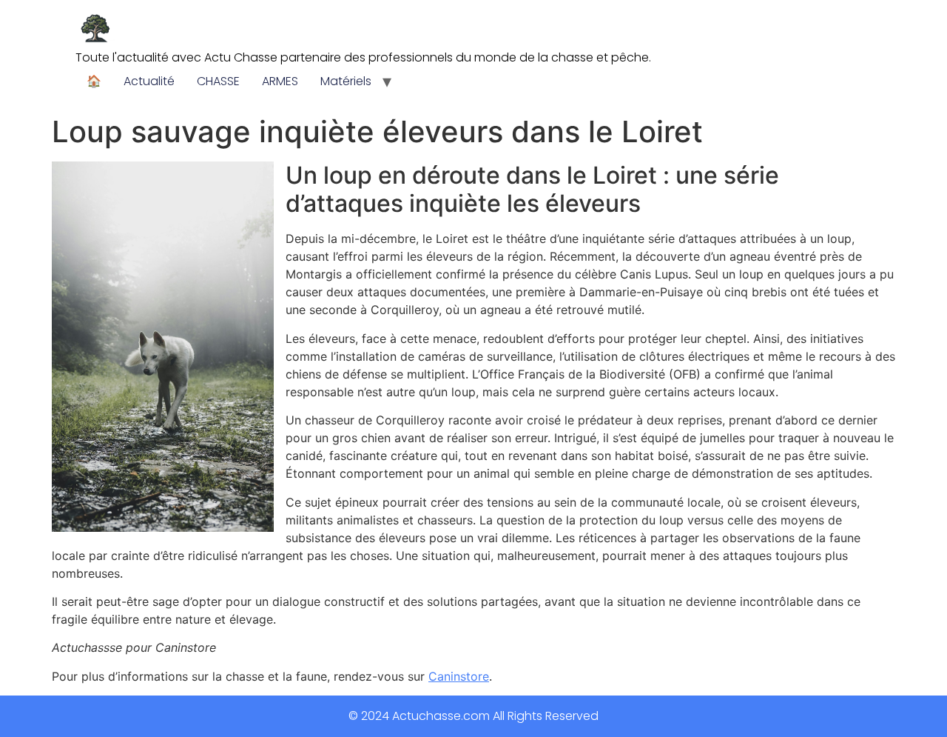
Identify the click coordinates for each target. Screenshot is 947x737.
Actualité (149, 81)
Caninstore (458, 676)
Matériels (345, 81)
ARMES (280, 81)
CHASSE (218, 81)
